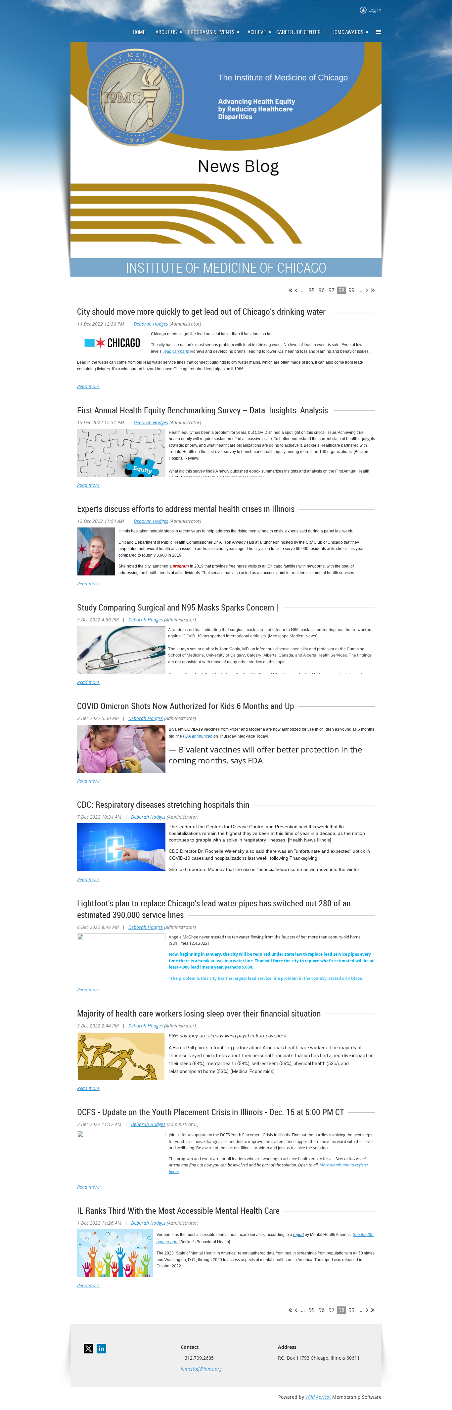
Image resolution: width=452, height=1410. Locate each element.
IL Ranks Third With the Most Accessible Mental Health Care (178, 1210)
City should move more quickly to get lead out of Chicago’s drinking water (201, 311)
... (303, 290)
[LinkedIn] (101, 1348)
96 (322, 290)
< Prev (296, 290)
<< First (290, 290)
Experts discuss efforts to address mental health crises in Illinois (185, 509)
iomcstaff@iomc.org (201, 1369)
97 (332, 290)
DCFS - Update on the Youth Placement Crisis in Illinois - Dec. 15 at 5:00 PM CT (210, 1112)
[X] (88, 1348)
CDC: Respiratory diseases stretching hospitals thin (163, 804)
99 (351, 290)
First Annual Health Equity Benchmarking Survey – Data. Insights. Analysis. (203, 410)
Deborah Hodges (151, 324)
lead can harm (176, 351)
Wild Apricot (318, 1397)
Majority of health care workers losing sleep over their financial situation (199, 1013)
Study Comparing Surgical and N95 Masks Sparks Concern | (177, 607)
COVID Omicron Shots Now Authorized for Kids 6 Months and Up (185, 706)
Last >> (372, 290)
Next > (367, 290)
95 (312, 290)
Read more (88, 386)
